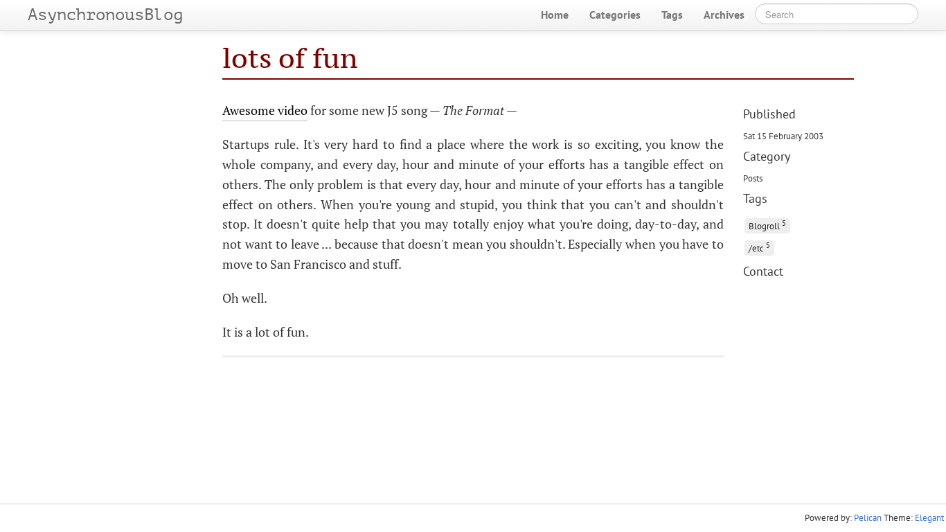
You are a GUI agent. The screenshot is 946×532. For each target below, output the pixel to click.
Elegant (929, 518)
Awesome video (264, 110)
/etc (759, 247)
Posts (752, 178)
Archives (724, 14)
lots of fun (289, 58)
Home (555, 14)
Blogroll (767, 224)
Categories (615, 14)
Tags (672, 14)
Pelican (868, 518)
